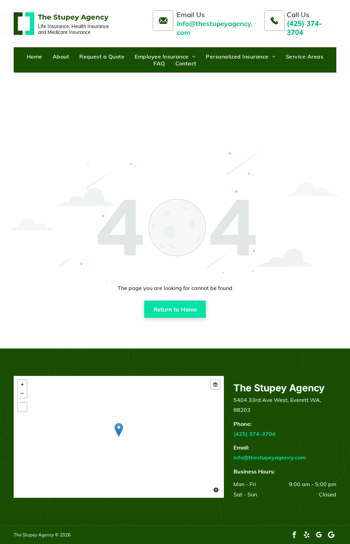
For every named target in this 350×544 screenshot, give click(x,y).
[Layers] (215, 384)
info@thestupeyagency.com (269, 457)
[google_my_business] (319, 535)
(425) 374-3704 (254, 433)
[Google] (331, 535)
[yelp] (306, 535)
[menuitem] (35, 56)
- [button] (22, 393)
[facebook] (294, 535)
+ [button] (22, 384)
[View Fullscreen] (22, 407)
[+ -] (119, 437)
